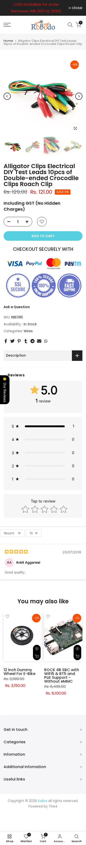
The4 (53, 806)
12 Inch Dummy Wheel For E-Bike (19, 671)
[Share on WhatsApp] (46, 341)
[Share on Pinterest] (19, 341)
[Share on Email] (39, 341)
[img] (16, 552)
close (76, 8)
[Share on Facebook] (6, 341)
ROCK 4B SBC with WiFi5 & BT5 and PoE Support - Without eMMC (61, 675)
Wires (28, 331)
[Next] (78, 96)
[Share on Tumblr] (26, 341)
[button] (43, 426)
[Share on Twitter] (12, 341)
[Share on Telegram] (32, 341)
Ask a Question (17, 307)
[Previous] (7, 96)
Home (8, 40)
